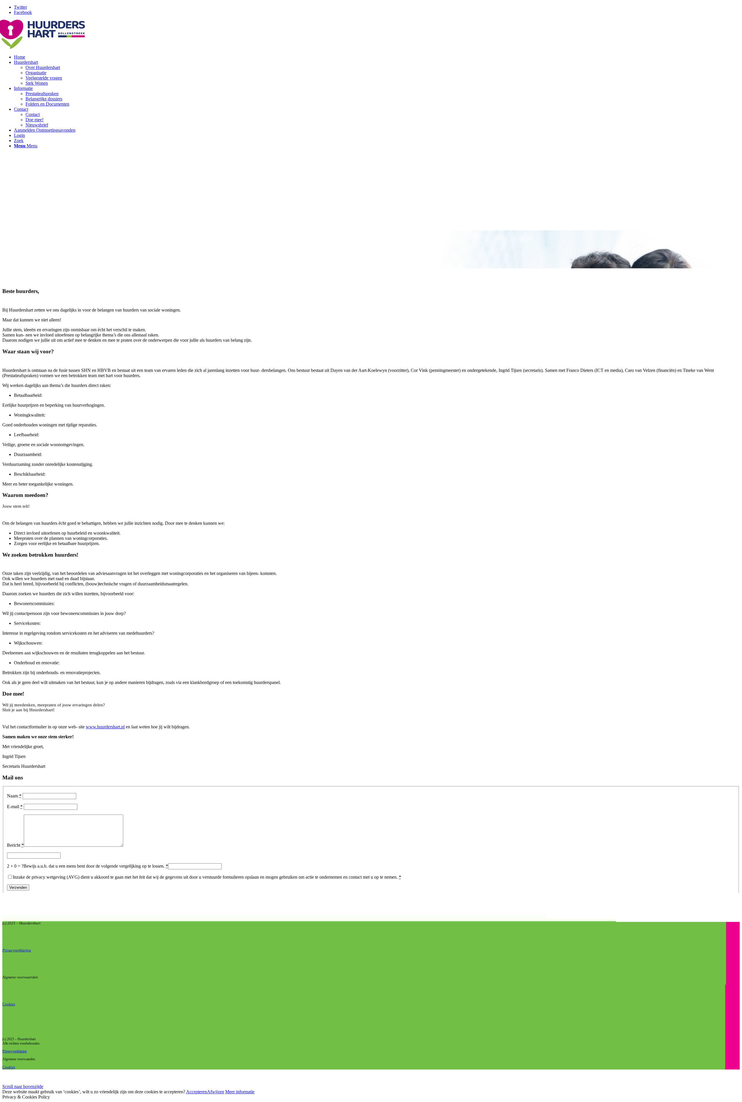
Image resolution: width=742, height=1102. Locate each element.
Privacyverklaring (14, 1051)
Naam (14, 795)
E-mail (15, 806)
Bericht (15, 845)
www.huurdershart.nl (105, 726)
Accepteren (196, 1091)
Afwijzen (215, 1091)
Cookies (8, 1004)
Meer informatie (239, 1091)
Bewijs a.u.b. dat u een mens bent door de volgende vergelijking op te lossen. (95, 866)
